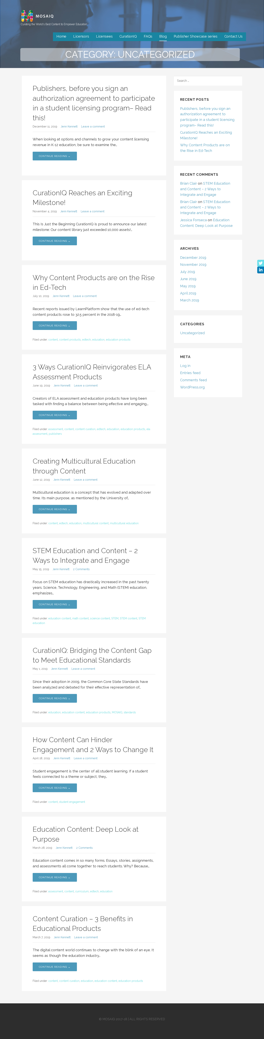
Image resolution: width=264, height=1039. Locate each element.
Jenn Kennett (69, 126)
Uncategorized (192, 333)
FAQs (148, 36)
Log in (185, 366)
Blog (163, 36)
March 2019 (189, 300)
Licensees (104, 36)
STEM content (128, 618)
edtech (86, 339)
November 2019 (193, 265)
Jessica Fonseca (193, 220)
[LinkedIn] (260, 270)
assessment (55, 429)
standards (130, 712)
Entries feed (190, 373)
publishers (55, 433)
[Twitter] (260, 263)
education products (118, 339)
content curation (85, 429)
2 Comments (81, 569)
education (98, 339)
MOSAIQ (117, 712)
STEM (114, 618)
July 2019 (187, 272)
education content (59, 618)
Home (61, 36)
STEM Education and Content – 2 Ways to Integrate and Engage (205, 189)
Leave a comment (93, 126)
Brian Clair (188, 183)
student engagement (72, 801)
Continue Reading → (55, 156)
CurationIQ (128, 36)
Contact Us (233, 36)
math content (80, 618)
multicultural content (96, 523)
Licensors (81, 36)
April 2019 (188, 293)
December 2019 (193, 258)
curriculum (82, 891)
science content (100, 618)
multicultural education (124, 523)
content (53, 339)
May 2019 (188, 286)
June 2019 (188, 279)
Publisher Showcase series (195, 36)
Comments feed (193, 380)
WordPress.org (192, 387)
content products (70, 339)
